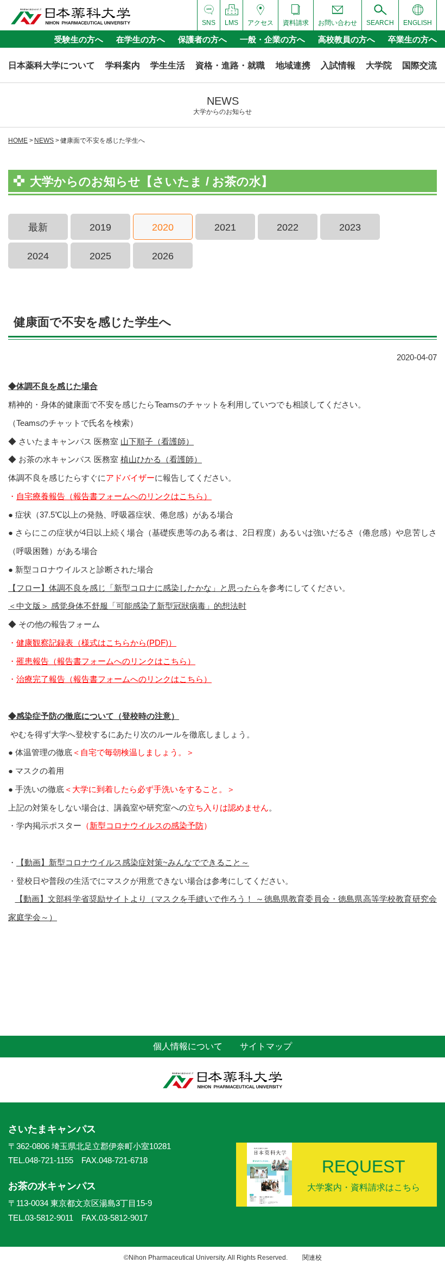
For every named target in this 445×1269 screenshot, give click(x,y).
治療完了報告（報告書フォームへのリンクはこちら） (114, 679)
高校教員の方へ (346, 39)
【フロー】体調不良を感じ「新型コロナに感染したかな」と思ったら (134, 587)
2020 (163, 227)
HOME (18, 140)
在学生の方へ (140, 39)
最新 (38, 227)
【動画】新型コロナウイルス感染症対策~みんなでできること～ (132, 862)
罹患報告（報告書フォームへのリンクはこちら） (105, 661)
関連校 (312, 1257)
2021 (225, 227)
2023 (350, 227)
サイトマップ (266, 1046)
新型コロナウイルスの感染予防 (147, 825)
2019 (100, 227)
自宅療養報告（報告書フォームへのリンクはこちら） (114, 496)
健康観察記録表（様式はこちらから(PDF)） (96, 642)
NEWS (44, 140)
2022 (287, 227)
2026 (163, 256)
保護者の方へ (202, 39)
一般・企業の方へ (272, 39)
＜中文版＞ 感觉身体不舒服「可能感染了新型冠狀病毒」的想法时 (127, 605)
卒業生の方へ (412, 39)
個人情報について (188, 1046)
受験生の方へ (78, 39)
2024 (38, 256)
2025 (100, 256)
